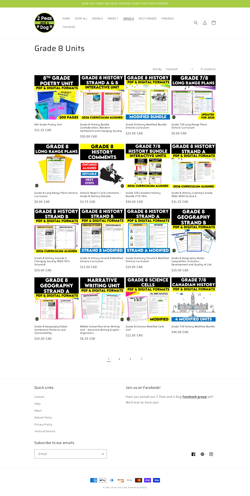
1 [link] (109, 359)
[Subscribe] (102, 454)
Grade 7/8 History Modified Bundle (193, 326)
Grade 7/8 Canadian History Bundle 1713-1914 (143, 194)
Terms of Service (44, 431)
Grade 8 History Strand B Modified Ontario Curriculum (101, 260)
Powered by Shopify (137, 487)
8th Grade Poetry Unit (48, 124)
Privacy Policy (43, 424)
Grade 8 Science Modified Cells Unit (145, 328)
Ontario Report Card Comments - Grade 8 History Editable (100, 194)
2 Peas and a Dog (119, 487)
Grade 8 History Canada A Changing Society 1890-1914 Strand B (52, 261)
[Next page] (141, 358)
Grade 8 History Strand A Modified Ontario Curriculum (147, 260)
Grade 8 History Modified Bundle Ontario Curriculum (146, 126)
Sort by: (157, 69)
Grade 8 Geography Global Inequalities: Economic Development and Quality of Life (191, 261)
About (38, 410)
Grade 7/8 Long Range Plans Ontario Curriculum (189, 126)
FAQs (37, 403)
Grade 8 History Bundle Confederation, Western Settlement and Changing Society (101, 128)
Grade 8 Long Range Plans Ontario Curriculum (56, 194)
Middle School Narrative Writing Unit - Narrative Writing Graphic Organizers (100, 330)
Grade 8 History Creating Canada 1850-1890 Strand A (192, 194)
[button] (195, 22)
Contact (39, 396)
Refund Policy (43, 417)
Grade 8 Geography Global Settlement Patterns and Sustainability (50, 330)
